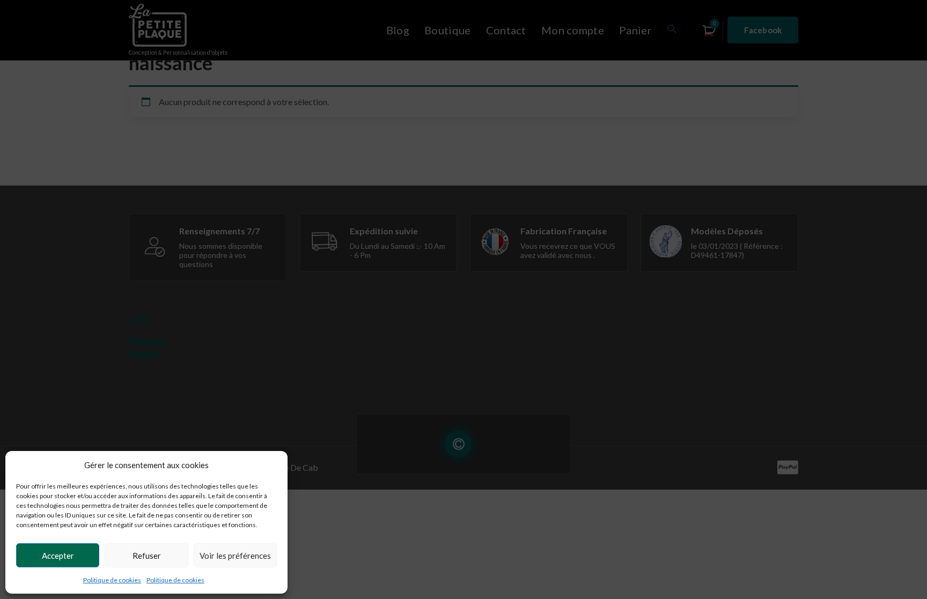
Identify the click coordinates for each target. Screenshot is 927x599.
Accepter (58, 555)
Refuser (147, 555)
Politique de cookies (112, 580)
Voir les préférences (235, 555)
